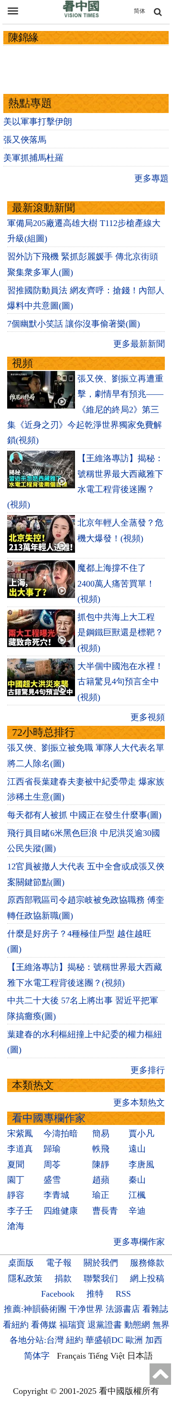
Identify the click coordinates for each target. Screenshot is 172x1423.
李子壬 (20, 1211)
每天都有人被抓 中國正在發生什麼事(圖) (84, 815)
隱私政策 (25, 1278)
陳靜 (100, 1164)
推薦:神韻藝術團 (35, 1309)
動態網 (137, 1325)
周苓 (52, 1164)
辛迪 (137, 1211)
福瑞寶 (72, 1325)
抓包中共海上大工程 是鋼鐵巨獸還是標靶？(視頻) (120, 632)
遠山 (137, 1149)
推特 (95, 1294)
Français (71, 1356)
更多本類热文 (139, 1102)
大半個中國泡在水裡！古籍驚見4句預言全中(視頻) (120, 681)
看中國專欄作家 (49, 1118)
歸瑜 (52, 1149)
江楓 (137, 1195)
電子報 (59, 1263)
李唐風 (141, 1164)
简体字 (37, 1356)
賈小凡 (141, 1133)
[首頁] (81, 15)
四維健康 (60, 1211)
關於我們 (101, 1263)
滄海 (15, 1226)
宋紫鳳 (20, 1133)
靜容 (15, 1195)
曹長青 (105, 1211)
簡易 (100, 1133)
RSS (123, 1294)
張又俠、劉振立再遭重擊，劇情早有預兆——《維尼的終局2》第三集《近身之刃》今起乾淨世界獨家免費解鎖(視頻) (85, 409)
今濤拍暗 (60, 1133)
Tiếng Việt (106, 1356)
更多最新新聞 (139, 344)
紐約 (74, 1340)
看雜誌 (155, 1309)
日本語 (140, 1356)
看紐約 (16, 1325)
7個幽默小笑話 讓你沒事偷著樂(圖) (73, 324)
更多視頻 (147, 717)
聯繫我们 (101, 1278)
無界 (161, 1325)
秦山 (137, 1180)
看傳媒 (44, 1325)
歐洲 (134, 1340)
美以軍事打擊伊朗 (37, 121)
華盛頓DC (104, 1340)
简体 (139, 11)
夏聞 (15, 1164)
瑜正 (100, 1195)
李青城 (56, 1195)
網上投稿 (147, 1278)
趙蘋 (100, 1180)
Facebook (58, 1294)
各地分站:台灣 (37, 1340)
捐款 (63, 1278)
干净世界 (86, 1309)
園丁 (15, 1180)
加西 (153, 1340)
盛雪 (52, 1180)
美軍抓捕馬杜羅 (33, 158)
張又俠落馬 (24, 139)
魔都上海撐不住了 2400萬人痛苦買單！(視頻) (116, 583)
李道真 (20, 1149)
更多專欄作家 (139, 1242)
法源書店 (123, 1309)
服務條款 (147, 1263)
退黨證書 (104, 1325)
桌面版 (21, 1263)
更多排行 (147, 1070)
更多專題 (151, 178)
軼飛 (100, 1149)
